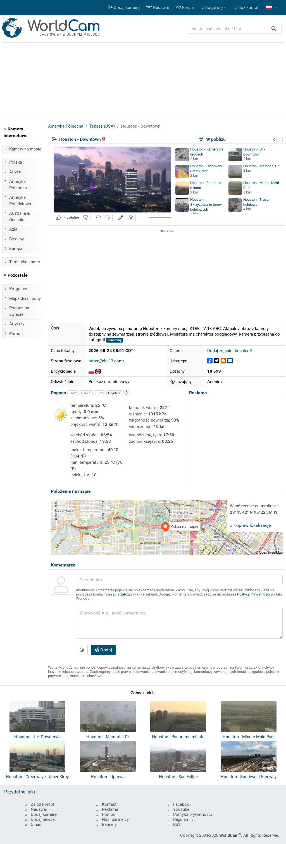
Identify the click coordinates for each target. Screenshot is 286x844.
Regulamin (183, 819)
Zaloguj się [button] (212, 7)
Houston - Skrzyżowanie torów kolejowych (206, 204)
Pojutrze (114, 393)
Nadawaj (160, 7)
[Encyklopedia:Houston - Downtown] (91, 371)
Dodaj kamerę (126, 7)
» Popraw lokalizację (250, 525)
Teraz (73, 393)
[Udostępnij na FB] (210, 360)
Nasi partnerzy (115, 819)
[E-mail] (230, 360)
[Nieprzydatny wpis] (85, 217)
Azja (13, 229)
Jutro (100, 393)
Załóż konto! (246, 7)
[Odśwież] (126, 393)
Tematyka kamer (24, 261)
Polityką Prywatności (253, 594)
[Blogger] (223, 360)
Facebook (182, 804)
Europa (15, 248)
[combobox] (234, 29)
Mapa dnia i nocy (25, 298)
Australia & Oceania (19, 216)
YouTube (181, 809)
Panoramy (115, 340)
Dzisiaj (86, 393)
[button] (271, 7)
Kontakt (109, 804)
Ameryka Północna (18, 184)
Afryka (15, 171)
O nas (36, 824)
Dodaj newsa (43, 819)
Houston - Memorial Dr (261, 166)
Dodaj (105, 649)
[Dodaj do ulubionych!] (108, 217)
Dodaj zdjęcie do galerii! (229, 350)
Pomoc (16, 333)
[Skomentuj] (98, 217)
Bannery (109, 824)
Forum (187, 7)
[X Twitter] (216, 360)
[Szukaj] (273, 29)
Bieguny (16, 239)
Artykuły (16, 323)
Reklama (110, 809)
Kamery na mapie (25, 149)
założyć (126, 594)
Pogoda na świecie (19, 311)
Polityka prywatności (192, 814)
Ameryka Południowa (20, 200)
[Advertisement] (166, 273)
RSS (177, 824)
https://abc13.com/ (106, 361)
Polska (15, 162)
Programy (18, 288)
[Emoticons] (82, 650)
